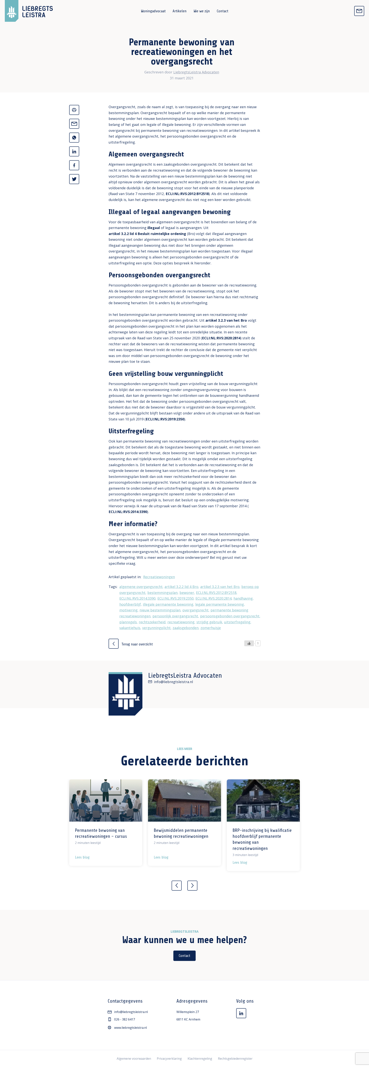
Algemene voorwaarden (134, 1058)
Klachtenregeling (200, 1058)
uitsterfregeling (237, 622)
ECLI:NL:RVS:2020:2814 (221, 338)
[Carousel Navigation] (184, 883)
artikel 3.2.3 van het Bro (226, 320)
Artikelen (180, 11)
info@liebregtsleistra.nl (173, 681)
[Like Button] (249, 643)
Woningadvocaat (153, 11)
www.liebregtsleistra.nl (130, 1027)
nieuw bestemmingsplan (160, 610)
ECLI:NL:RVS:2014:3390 (128, 511)
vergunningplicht (156, 627)
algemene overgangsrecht (141, 586)
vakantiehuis (129, 627)
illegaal (153, 227)
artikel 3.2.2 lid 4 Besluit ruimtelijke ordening (147, 233)
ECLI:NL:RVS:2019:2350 (165, 419)
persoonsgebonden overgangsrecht (229, 616)
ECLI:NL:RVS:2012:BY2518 (187, 193)
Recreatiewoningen (159, 577)
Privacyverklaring (169, 1058)
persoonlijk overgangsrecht (175, 616)
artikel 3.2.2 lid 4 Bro (181, 586)
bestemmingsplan (162, 592)
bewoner (187, 592)
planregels (128, 622)
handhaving (243, 598)
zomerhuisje (210, 627)
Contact (222, 11)
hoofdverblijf (130, 604)
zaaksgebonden (186, 627)
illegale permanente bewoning (168, 604)
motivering (128, 610)
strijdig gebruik (209, 622)
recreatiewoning (180, 622)
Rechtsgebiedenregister (235, 1058)
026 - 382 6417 (124, 1019)
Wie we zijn (202, 11)
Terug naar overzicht (137, 644)
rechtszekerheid (152, 622)
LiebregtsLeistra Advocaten (196, 72)
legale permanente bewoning (219, 604)
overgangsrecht (195, 610)
